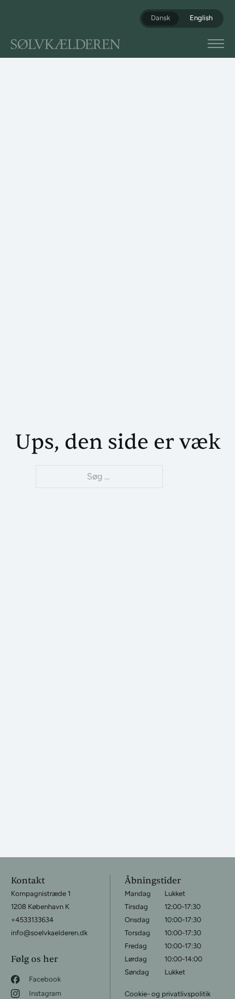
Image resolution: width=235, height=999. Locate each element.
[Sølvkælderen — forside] (65, 44)
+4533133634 (32, 920)
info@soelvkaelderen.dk (49, 933)
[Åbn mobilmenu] (216, 43)
